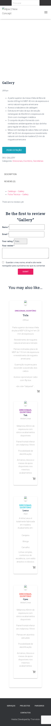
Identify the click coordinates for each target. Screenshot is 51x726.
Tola (25, 315)
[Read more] (38, 391)
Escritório (28, 161)
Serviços (11, 706)
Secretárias (38, 161)
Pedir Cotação (14, 150)
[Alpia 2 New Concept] (15, 12)
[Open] (25, 587)
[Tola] (25, 302)
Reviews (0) (9, 181)
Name (5, 227)
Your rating (8, 241)
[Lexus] (25, 498)
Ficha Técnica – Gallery (18, 194)
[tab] (25, 174)
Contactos (25, 713)
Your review (8, 246)
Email (5, 234)
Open (25, 599)
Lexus (26, 510)
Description (10, 174)
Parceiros (39, 706)
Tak (25, 415)
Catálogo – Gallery (16, 191)
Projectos (25, 706)
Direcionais (18, 161)
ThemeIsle (35, 719)
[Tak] (25, 403)
